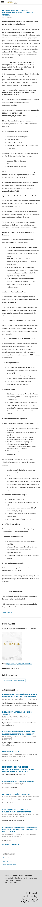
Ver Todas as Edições (9, 844)
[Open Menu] (2, 2)
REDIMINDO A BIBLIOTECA (19, 754)
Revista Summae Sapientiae (14, 680)
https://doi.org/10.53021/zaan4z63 (19, 664)
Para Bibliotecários (9, 865)
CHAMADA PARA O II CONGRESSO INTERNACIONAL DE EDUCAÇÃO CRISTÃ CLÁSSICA (17, 12)
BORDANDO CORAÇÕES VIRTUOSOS (21, 796)
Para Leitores (7, 858)
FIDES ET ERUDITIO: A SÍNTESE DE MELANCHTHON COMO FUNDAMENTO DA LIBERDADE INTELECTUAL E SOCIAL (18, 769)
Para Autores (7, 861)
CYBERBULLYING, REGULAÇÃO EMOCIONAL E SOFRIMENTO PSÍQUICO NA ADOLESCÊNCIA (19, 696)
